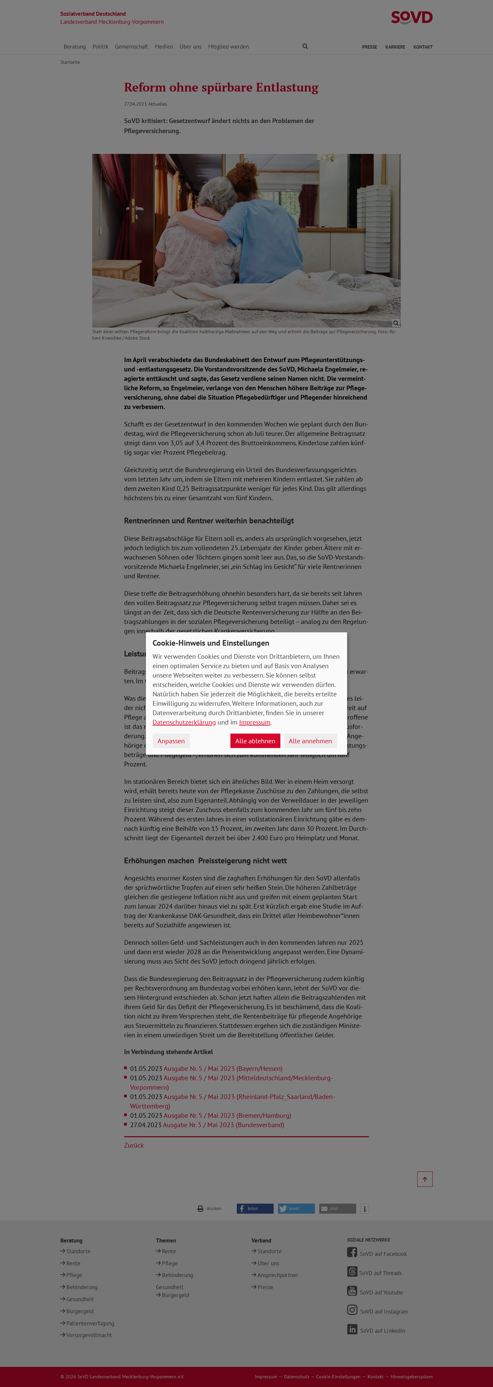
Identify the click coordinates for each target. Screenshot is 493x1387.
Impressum (254, 722)
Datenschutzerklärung (184, 722)
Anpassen (171, 741)
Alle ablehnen (255, 741)
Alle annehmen (310, 741)
